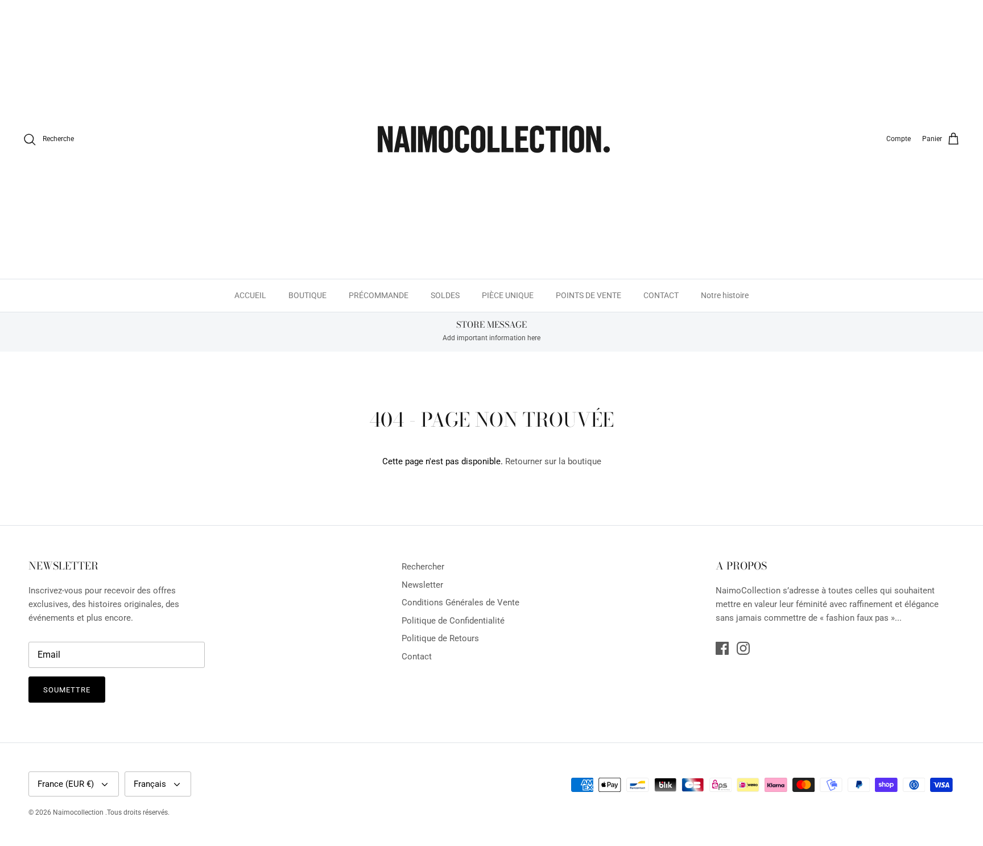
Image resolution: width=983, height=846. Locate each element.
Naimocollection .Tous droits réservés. (111, 812)
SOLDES (445, 295)
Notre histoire (725, 295)
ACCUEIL (250, 295)
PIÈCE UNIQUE (508, 295)
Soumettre (66, 690)
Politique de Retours (440, 638)
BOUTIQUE (307, 295)
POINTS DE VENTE (588, 295)
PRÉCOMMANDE (378, 295)
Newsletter (422, 585)
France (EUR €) (66, 784)
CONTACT (661, 295)
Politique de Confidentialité (453, 621)
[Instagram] (743, 648)
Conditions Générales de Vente (460, 602)
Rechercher (423, 567)
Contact (417, 656)
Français (150, 784)
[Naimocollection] (491, 139)
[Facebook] (722, 648)
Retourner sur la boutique (553, 461)
